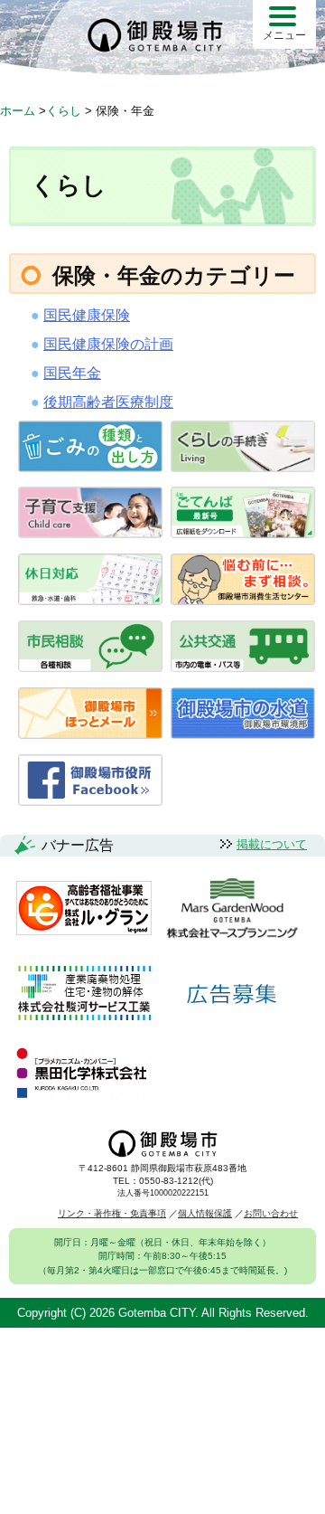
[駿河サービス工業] (84, 994)
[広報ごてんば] (243, 533)
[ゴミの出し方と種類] (90, 467)
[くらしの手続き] (243, 467)
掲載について (272, 844)
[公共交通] (243, 667)
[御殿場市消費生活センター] (243, 600)
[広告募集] (232, 994)
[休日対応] (90, 600)
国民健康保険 (86, 315)
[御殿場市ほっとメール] (90, 734)
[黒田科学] (83, 1074)
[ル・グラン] (84, 909)
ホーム (17, 111)
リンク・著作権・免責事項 (112, 1213)
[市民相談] (90, 667)
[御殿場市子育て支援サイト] (90, 533)
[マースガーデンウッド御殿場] (232, 909)
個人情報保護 (205, 1213)
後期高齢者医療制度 (108, 402)
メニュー (284, 35)
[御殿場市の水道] (243, 734)
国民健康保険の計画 (108, 344)
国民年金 (72, 373)
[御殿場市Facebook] (90, 801)
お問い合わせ (271, 1213)
